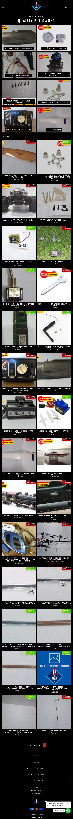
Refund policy (36, 793)
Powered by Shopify (36, 817)
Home (31, 16)
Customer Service (36, 762)
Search (36, 787)
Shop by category (36, 768)
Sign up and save (36, 774)
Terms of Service (36, 790)
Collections (39, 16)
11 (39, 745)
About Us (36, 756)
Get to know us (36, 780)
